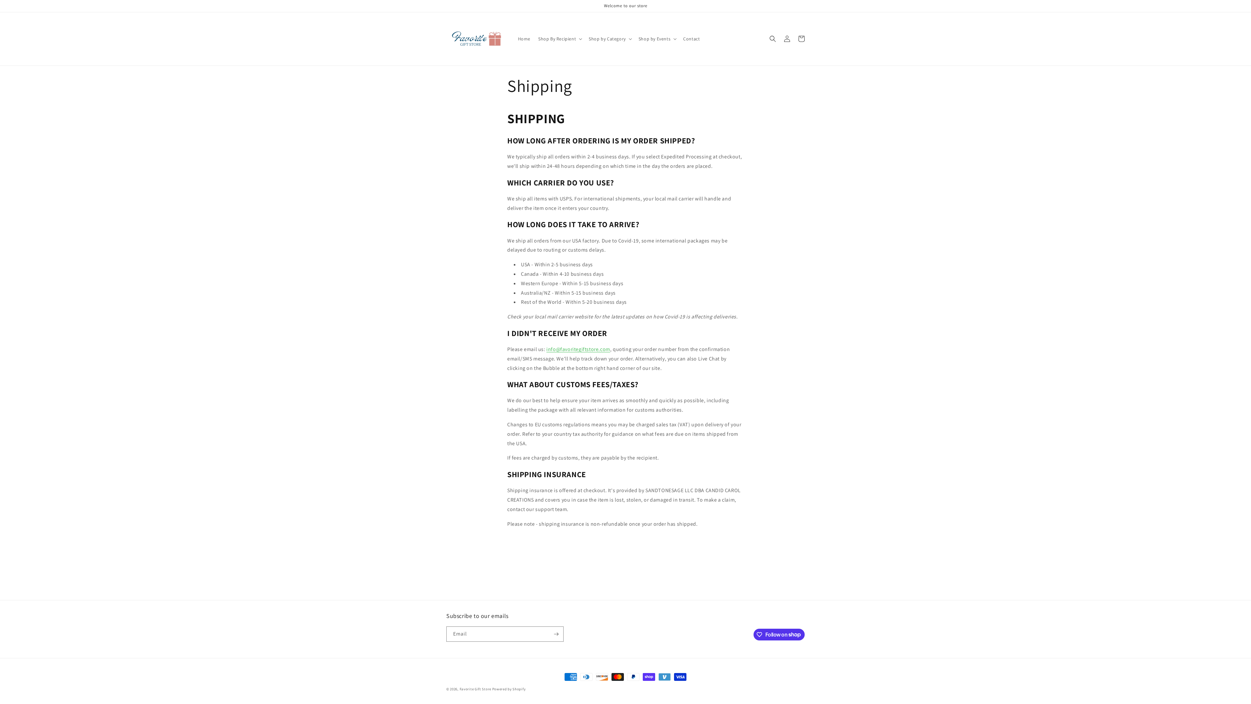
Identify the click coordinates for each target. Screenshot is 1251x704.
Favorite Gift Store (475, 689)
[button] (559, 39)
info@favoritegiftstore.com (578, 349)
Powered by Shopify (509, 689)
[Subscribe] (556, 634)
